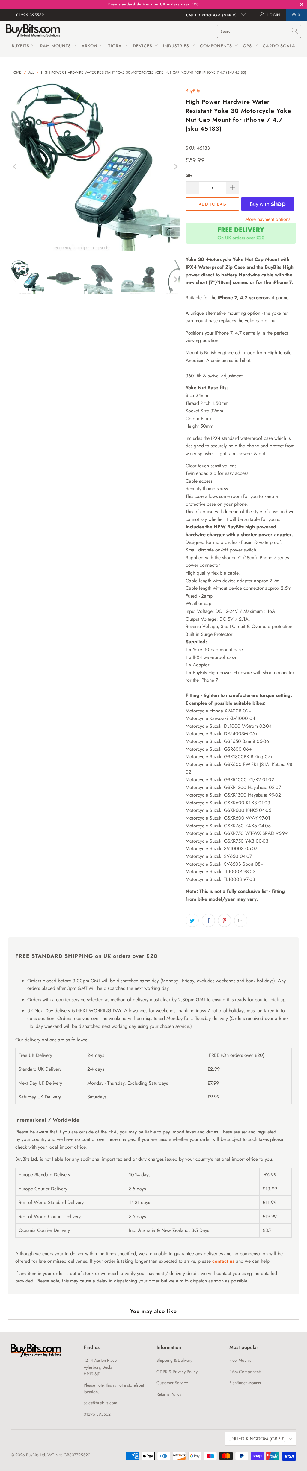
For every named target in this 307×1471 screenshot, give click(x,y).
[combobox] (259, 31)
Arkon (90, 46)
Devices (142, 46)
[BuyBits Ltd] (33, 31)
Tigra (115, 46)
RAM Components (245, 1372)
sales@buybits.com (100, 1403)
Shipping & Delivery (174, 1360)
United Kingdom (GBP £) (212, 15)
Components (216, 46)
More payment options (267, 219)
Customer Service (172, 1383)
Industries (176, 46)
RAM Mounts (55, 46)
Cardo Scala (279, 46)
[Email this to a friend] (240, 920)
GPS (248, 46)
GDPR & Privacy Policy (177, 1372)
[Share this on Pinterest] (224, 920)
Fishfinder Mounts (245, 1383)
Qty (189, 175)
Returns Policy (168, 1394)
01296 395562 (30, 15)
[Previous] (15, 167)
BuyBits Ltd (35, 1455)
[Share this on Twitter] (192, 920)
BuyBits (20, 46)
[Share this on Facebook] (208, 920)
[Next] (175, 167)
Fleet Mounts (240, 1360)
